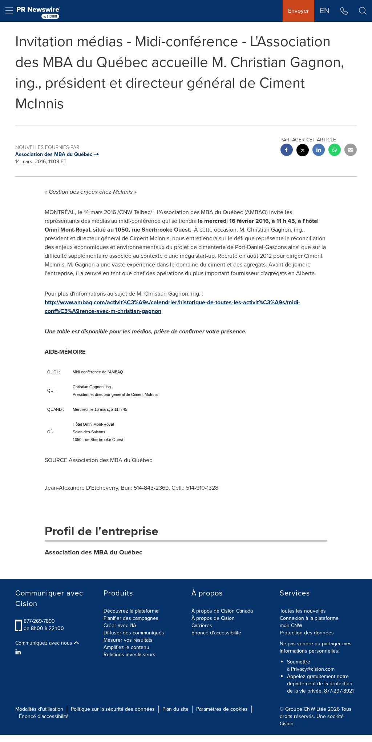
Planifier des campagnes (131, 618)
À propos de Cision (213, 618)
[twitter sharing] (302, 151)
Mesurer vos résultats (128, 640)
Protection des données (307, 633)
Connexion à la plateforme (309, 618)
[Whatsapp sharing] (334, 151)
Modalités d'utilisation (39, 709)
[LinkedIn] (19, 652)
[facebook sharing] (286, 151)
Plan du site (175, 709)
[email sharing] (350, 151)
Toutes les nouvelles (303, 611)
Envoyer (298, 11)
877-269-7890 (39, 621)
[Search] (362, 11)
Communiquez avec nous (44, 643)
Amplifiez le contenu (126, 647)
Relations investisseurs (129, 654)
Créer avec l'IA (120, 625)
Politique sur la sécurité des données (113, 709)
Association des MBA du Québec (93, 552)
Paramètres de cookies (222, 709)
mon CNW (291, 625)
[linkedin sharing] (318, 151)
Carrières (201, 625)
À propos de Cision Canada (222, 611)
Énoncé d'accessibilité (216, 633)
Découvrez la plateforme (131, 611)
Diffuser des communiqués (134, 633)
